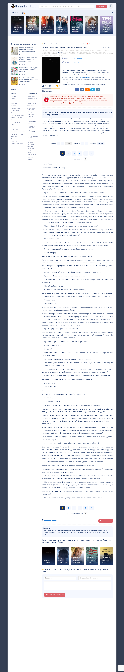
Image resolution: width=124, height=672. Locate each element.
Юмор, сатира (32, 112)
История (30, 116)
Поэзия (30, 119)
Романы (13, 98)
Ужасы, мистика (32, 98)
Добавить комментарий (55, 595)
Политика (14, 141)
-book (25, 6)
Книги (58, 52)
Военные (14, 139)
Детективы (14, 101)
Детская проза (15, 122)
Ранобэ (30, 152)
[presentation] (107, 12)
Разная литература (17, 143)
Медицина (14, 105)
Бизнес (30, 123)
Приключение (15, 108)
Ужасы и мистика (16, 117)
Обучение (31, 140)
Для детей (31, 114)
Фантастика (31, 96)
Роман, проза (32, 103)
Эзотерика (31, 105)
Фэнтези (14, 146)
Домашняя (14, 129)
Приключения (32, 121)
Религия (30, 142)
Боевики (13, 96)
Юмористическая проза (18, 131)
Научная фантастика (17, 115)
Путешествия (32, 154)
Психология (15, 110)
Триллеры (14, 136)
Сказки (13, 113)
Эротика (13, 127)
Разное (30, 133)
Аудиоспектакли (33, 101)
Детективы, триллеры (31, 108)
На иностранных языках (33, 136)
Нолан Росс (48, 91)
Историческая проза (17, 134)
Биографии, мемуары (31, 149)
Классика (14, 103)
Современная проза (17, 120)
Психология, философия (31, 126)
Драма (13, 124)
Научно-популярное (31, 130)
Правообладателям (50, 520)
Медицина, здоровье (31, 145)
